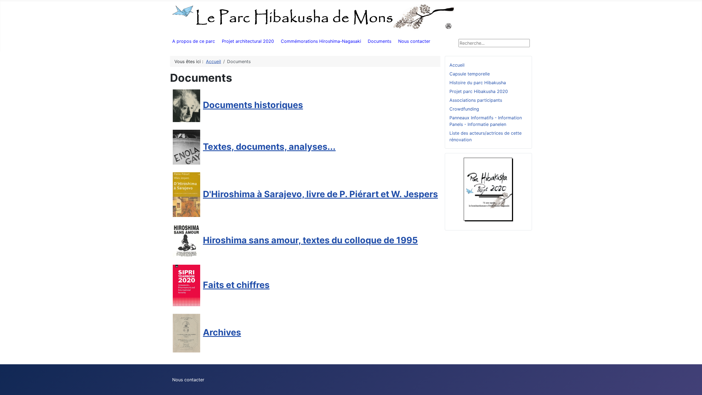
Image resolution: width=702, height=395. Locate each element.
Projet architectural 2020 (248, 41)
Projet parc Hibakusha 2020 (478, 91)
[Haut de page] (692, 385)
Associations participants (475, 100)
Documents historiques (253, 105)
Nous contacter (414, 41)
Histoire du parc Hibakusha (477, 82)
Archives (222, 332)
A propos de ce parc (193, 41)
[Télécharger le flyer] (488, 189)
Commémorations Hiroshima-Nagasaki (321, 41)
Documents (379, 41)
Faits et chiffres (236, 285)
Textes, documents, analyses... (269, 146)
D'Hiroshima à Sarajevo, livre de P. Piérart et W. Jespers (320, 194)
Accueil (457, 65)
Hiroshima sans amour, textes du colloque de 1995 (310, 240)
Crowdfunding (464, 109)
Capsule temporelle (469, 74)
